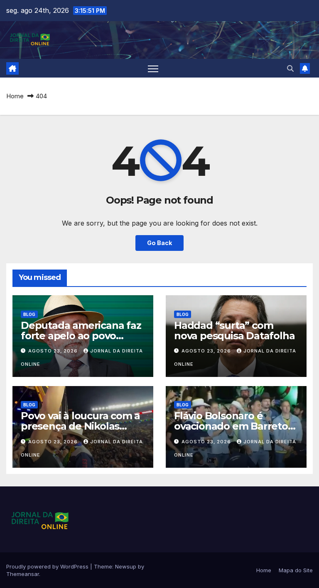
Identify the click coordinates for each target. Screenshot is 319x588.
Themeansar (22, 574)
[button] (290, 68)
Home (15, 96)
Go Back (159, 242)
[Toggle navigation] (153, 68)
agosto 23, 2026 (53, 351)
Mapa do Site (296, 570)
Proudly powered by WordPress (48, 566)
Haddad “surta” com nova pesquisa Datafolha (234, 330)
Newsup (125, 566)
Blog (29, 314)
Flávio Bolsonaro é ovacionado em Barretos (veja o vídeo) (233, 426)
